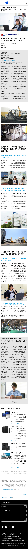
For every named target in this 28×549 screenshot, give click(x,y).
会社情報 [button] (3, 506)
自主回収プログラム (6, 533)
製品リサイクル (16, 533)
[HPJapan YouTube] (13, 527)
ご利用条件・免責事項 (6, 538)
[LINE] (2, 527)
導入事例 (10, 497)
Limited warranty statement (17, 540)
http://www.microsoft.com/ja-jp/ (7, 489)
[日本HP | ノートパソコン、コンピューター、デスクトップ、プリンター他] (6, 2)
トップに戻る (24, 494)
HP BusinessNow (4, 497)
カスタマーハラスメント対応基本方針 (10, 536)
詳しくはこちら (15, 423)
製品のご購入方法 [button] (5, 511)
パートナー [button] (4, 519)
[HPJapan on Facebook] (6, 527)
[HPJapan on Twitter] (9, 527)
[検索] (26, 3)
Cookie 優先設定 (5, 540)
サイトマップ (17, 538)
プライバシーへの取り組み (7, 535)
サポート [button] (3, 515)
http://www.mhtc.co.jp (9, 60)
